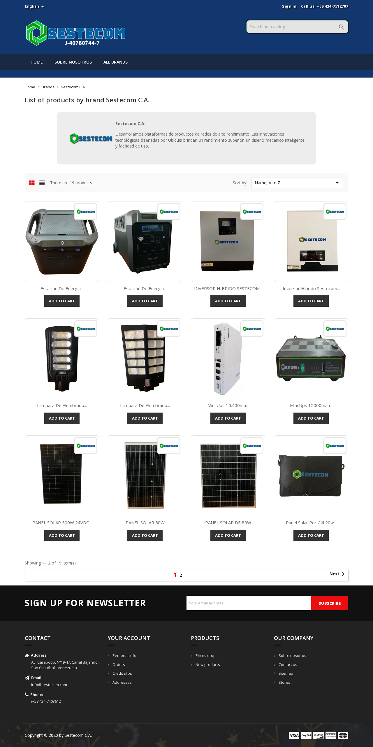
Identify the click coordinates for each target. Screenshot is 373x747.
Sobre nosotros (73, 62)
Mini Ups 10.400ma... (228, 405)
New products (207, 664)
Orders (118, 664)
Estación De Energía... (62, 288)
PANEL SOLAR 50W (145, 522)
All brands (115, 62)
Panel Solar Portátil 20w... (311, 522)
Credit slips (122, 673)
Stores (284, 682)
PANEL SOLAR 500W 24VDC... (62, 522)
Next (338, 574)
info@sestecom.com (49, 684)
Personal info (124, 655)
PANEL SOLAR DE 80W (228, 522)
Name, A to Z (298, 182)
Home (37, 62)
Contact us (287, 664)
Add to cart (62, 301)
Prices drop (205, 655)
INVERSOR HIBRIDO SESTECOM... (228, 288)
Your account (129, 637)
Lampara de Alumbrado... (62, 405)
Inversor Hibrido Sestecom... (311, 288)
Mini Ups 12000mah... (311, 405)
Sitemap (285, 673)
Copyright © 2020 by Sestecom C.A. (58, 735)
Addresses (122, 682)
